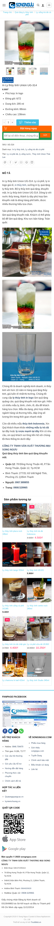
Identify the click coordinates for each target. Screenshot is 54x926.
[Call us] (21, 731)
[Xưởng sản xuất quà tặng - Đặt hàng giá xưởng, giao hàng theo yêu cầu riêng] (21, 5)
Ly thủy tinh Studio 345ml (38, 680)
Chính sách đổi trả (13, 781)
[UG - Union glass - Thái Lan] (8, 80)
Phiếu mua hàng (38, 743)
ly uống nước (25, 154)
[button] (4, 5)
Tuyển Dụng (36, 755)
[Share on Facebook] (10, 162)
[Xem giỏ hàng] (49, 5)
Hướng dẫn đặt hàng (14, 768)
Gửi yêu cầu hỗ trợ (13, 764)
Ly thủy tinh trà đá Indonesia (35, 532)
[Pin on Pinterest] (26, 162)
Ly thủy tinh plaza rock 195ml (12, 532)
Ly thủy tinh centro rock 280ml (37, 607)
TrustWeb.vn (36, 922)
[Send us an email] (15, 731)
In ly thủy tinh (18, 149)
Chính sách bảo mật (40, 760)
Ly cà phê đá (12, 154)
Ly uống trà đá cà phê (34, 149)
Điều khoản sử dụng (40, 765)
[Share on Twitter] (15, 162)
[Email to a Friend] (21, 162)
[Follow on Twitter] (10, 731)
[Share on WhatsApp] (5, 162)
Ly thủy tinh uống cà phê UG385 (13, 607)
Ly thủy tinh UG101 (35, 570)
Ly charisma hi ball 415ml (13, 680)
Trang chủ (7, 12)
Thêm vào (30, 122)
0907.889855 (22, 482)
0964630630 (26, 888)
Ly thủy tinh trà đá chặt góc (14, 644)
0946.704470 (17, 747)
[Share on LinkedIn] (32, 162)
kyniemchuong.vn (12, 801)
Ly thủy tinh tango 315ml (13, 570)
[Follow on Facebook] (5, 731)
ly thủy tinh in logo (23, 397)
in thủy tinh (20, 185)
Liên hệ (34, 769)
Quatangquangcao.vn (14, 797)
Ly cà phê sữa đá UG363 (38, 644)
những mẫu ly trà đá (37, 427)
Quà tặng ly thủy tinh (24, 12)
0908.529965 (20, 487)
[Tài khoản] (42, 5)
